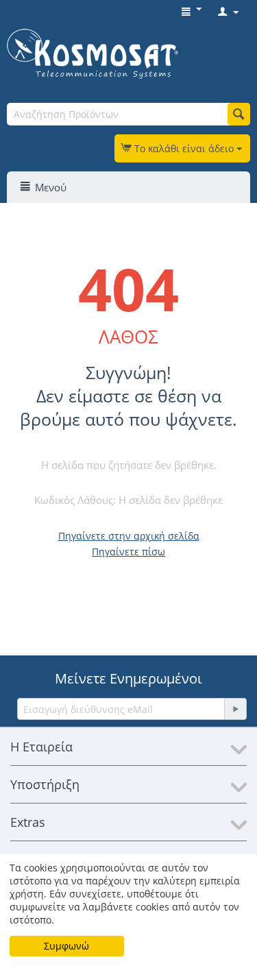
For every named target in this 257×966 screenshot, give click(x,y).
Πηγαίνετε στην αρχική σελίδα (128, 535)
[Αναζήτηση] (239, 114)
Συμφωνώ (66, 945)
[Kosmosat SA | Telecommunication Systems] (92, 53)
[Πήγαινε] (235, 709)
